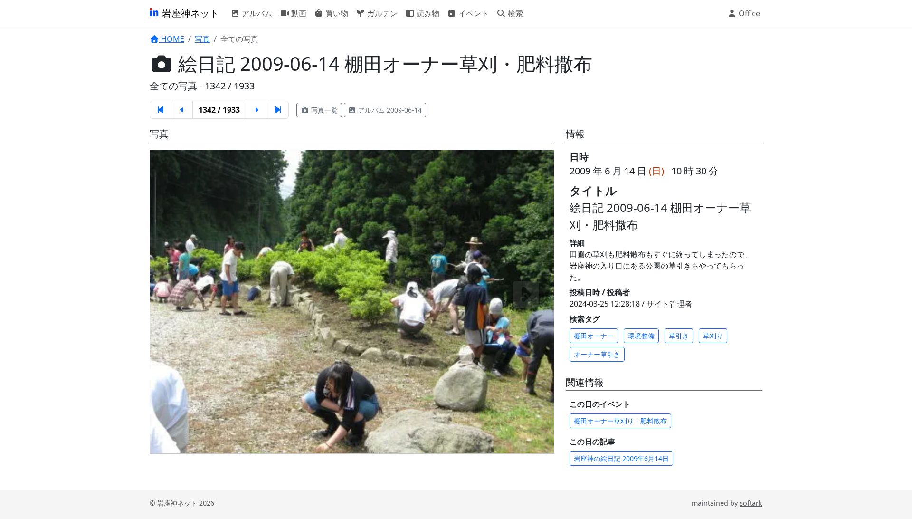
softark (751, 503)
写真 (202, 39)
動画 (297, 13)
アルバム (256, 13)
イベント (472, 13)
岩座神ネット (189, 13)
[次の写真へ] (526, 294)
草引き (679, 335)
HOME (171, 39)
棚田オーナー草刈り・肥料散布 (620, 420)
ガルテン (381, 13)
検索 (514, 13)
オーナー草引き (597, 354)
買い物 (335, 13)
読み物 (427, 13)
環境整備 (641, 335)
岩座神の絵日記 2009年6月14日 (621, 458)
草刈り (713, 335)
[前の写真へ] (178, 294)
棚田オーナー (594, 335)
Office (748, 13)
